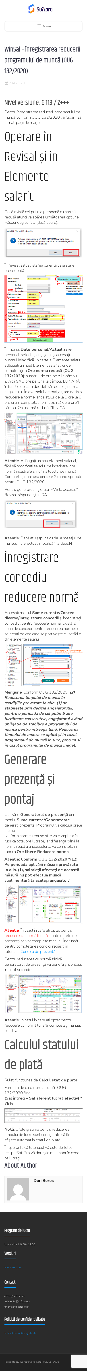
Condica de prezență (38, 951)
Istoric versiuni (12, 1267)
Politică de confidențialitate (20, 1333)
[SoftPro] (40, 9)
